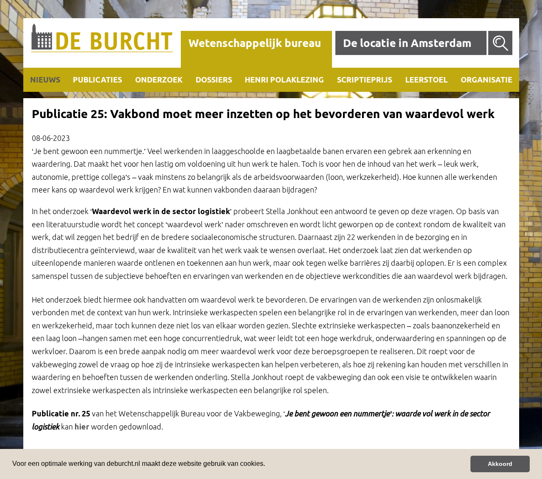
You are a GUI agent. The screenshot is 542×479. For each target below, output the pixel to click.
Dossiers (214, 79)
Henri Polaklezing (284, 79)
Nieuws (45, 79)
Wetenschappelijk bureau (254, 43)
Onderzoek (159, 79)
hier (82, 426)
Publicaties (97, 79)
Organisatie (486, 79)
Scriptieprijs (364, 79)
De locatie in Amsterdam (407, 43)
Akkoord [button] (500, 463)
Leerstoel (426, 79)
